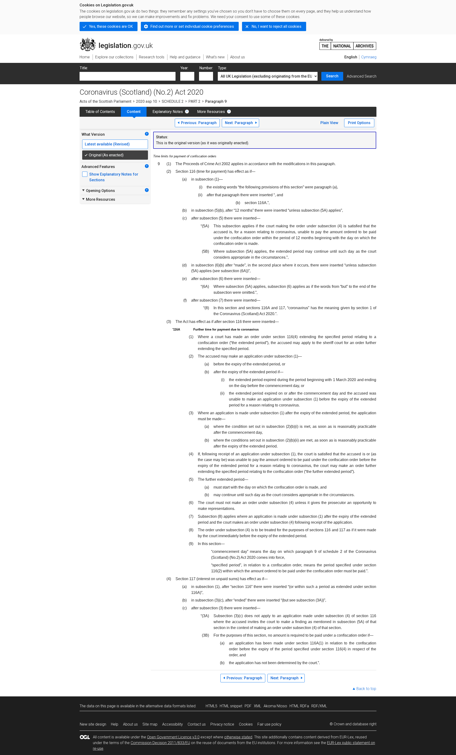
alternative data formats (166, 706)
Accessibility (172, 724)
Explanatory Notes (167, 111)
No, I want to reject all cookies (276, 26)
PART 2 (194, 101)
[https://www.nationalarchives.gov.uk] (347, 42)
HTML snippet (231, 706)
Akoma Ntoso (275, 706)
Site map (149, 724)
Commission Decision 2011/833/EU (160, 743)
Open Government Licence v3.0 (173, 737)
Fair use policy (269, 724)
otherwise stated (238, 737)
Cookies (246, 724)
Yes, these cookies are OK (111, 26)
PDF (248, 706)
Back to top (366, 688)
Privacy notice (222, 724)
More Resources (211, 111)
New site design (93, 724)
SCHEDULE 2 (173, 101)
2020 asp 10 (146, 101)
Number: (206, 68)
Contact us (197, 724)
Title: (84, 68)
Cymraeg (368, 57)
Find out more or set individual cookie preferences (192, 26)
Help (114, 724)
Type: (222, 68)
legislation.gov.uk (119, 39)
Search (332, 76)
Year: (184, 68)
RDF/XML (319, 706)
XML (257, 706)
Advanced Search (361, 76)
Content (134, 111)
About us (130, 724)
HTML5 (211, 706)
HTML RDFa (299, 706)
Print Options (359, 123)
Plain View (329, 123)
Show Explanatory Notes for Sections (113, 177)
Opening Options (98, 190)
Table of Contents (100, 111)
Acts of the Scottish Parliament (105, 101)
